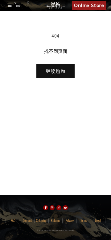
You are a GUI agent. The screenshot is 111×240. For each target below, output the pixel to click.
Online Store (89, 5)
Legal (98, 220)
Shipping (41, 220)
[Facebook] (45, 207)
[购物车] (17, 5)
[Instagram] (52, 207)
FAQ (13, 220)
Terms (83, 220)
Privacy (70, 220)
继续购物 (55, 71)
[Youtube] (65, 207)
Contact (27, 220)
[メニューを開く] (8, 5)
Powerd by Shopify (65, 230)
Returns (55, 220)
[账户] (28, 6)
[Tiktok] (58, 207)
